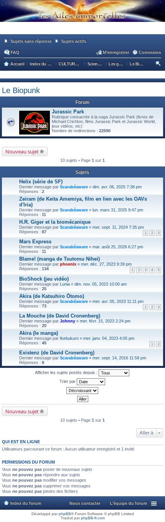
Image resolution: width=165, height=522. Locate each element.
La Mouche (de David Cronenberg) (59, 316)
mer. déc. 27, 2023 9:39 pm (106, 264)
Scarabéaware (74, 187)
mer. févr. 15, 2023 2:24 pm (105, 321)
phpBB (65, 514)
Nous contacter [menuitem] (85, 503)
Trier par (68, 381)
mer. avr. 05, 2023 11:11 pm (118, 301)
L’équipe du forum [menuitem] (128, 503)
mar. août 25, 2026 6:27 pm (117, 246)
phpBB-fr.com (93, 518)
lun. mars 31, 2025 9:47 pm (117, 210)
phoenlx (68, 264)
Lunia (65, 284)
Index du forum (25, 503)
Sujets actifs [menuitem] (73, 41)
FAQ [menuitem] (15, 52)
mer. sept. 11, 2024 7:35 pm (118, 227)
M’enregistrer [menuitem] (116, 52)
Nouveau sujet (22, 151)
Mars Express (35, 241)
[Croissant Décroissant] (82, 390)
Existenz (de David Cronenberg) (56, 353)
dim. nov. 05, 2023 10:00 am (100, 284)
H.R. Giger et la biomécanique (55, 222)
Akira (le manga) (38, 333)
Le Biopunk (21, 90)
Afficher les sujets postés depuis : (67, 372)
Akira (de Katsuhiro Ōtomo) (51, 296)
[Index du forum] (82, 31)
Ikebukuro (69, 338)
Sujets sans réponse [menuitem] (31, 41)
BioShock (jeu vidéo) (44, 279)
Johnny (67, 321)
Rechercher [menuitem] (158, 65)
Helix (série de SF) (41, 182)
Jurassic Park (68, 112)
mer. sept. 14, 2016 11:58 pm (119, 358)
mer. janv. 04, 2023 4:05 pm (108, 338)
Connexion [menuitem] (150, 52)
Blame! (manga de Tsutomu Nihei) (59, 259)
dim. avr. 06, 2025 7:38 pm (117, 187)
